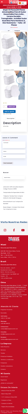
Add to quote (9, 111)
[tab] (11, 118)
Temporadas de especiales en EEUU (13, 192)
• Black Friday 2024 (6, 393)
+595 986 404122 (5, 323)
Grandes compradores (7, 366)
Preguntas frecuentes (6, 309)
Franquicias (4, 363)
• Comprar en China (6, 400)
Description (10, 118)
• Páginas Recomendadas (7, 406)
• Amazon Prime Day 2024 (8, 390)
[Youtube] (23, 230)
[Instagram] (5, 230)
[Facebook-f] (14, 230)
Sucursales (4, 313)
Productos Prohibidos (6, 356)
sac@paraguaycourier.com (8, 334)
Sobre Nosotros (5, 346)
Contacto (3, 369)
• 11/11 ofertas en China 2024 (9, 397)
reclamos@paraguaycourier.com (9, 339)
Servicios (3, 350)
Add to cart (11, 106)
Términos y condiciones (7, 359)
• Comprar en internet (6, 403)
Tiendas (3, 353)
